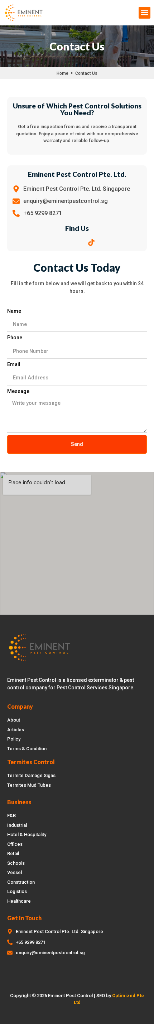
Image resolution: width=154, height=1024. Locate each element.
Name (14, 311)
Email (13, 364)
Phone (14, 338)
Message (18, 391)
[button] (144, 13)
